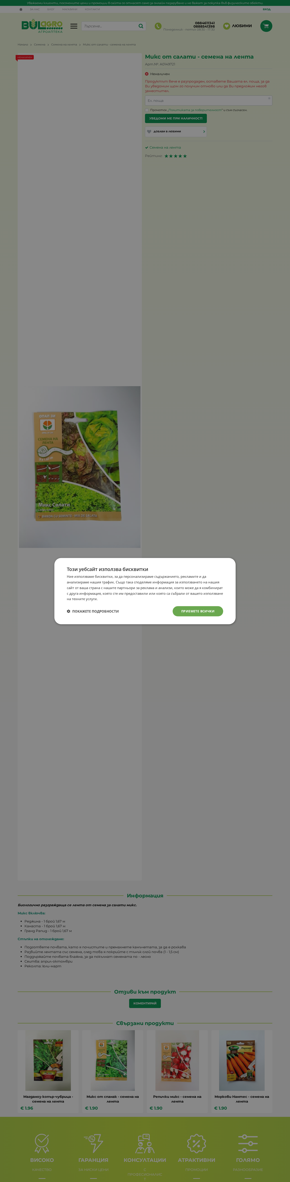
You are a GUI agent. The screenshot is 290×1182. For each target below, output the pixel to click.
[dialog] (145, 591)
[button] (93, 611)
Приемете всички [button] (198, 611)
